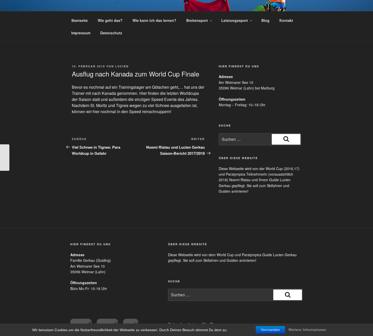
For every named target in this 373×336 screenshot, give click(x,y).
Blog (265, 20)
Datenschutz (111, 32)
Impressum (80, 32)
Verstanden (270, 330)
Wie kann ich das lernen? (154, 20)
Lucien (122, 66)
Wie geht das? (110, 20)
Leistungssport (234, 20)
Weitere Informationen (307, 330)
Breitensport (197, 20)
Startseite (79, 20)
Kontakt (286, 20)
